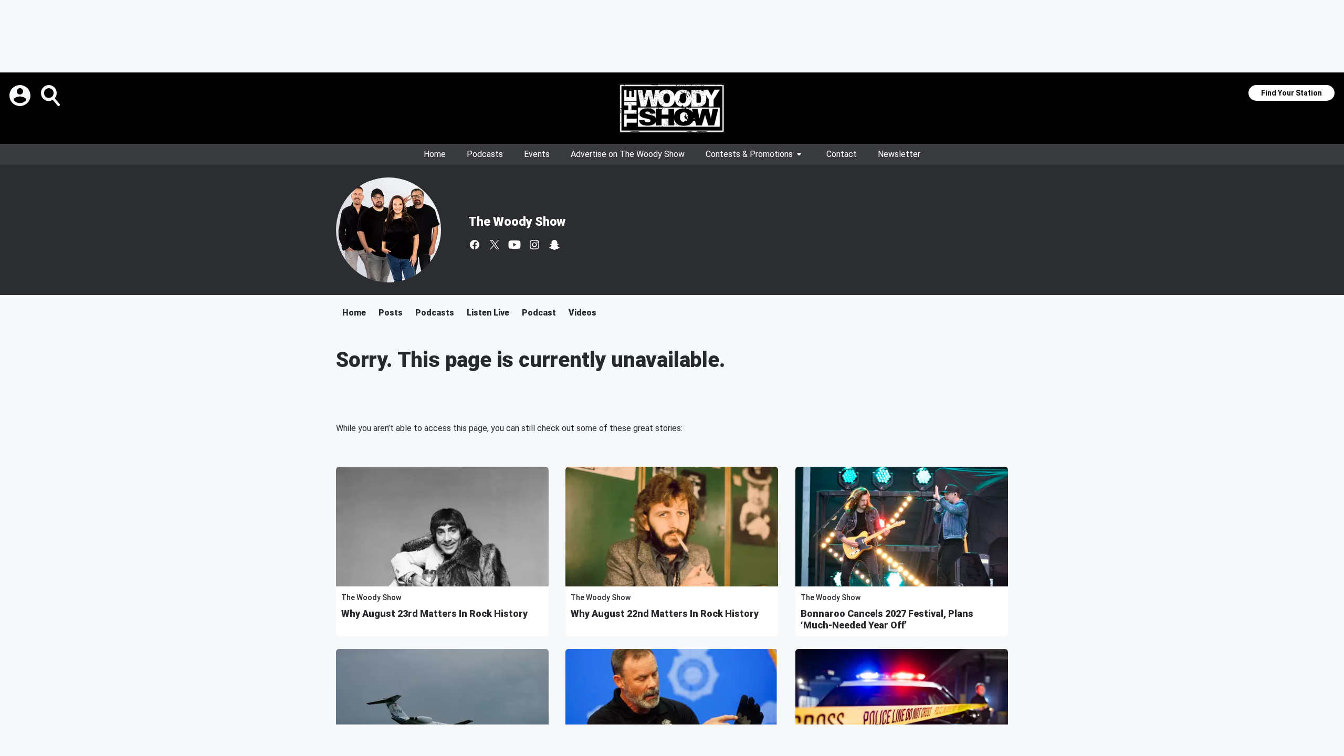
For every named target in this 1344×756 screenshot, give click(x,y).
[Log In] (21, 95)
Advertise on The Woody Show (628, 154)
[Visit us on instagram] (534, 244)
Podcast (539, 313)
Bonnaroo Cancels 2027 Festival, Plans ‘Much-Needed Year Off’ (887, 619)
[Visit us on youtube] (514, 244)
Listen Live (488, 313)
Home (435, 154)
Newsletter (899, 154)
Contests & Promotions (749, 154)
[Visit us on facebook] (474, 244)
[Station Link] (672, 108)
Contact (841, 154)
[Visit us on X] (494, 244)
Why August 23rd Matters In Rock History (434, 613)
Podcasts (485, 154)
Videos (582, 313)
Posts (391, 313)
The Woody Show (516, 221)
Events (537, 154)
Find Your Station (1291, 93)
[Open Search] (51, 95)
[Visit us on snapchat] (554, 244)
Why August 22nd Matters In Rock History (665, 613)
